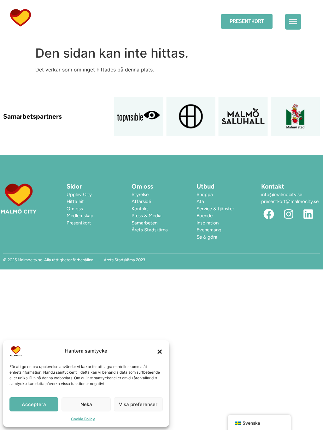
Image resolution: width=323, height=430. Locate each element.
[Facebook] (268, 214)
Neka (86, 404)
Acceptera (34, 404)
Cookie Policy (83, 419)
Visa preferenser (138, 404)
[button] (159, 351)
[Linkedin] (308, 214)
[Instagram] (288, 214)
